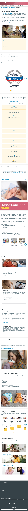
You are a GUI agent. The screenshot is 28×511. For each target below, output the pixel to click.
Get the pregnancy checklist (6, 22)
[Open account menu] (24, 1)
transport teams (7, 171)
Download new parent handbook (13, 101)
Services (6, 5)
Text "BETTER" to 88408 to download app (8, 465)
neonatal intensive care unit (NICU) (18, 172)
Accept (14, 509)
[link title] (14, 1)
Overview (2, 5)
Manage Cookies (14, 507)
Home (1, 7)
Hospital (7, 7)
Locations (4, 7)
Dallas (9, 7)
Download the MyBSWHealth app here (8, 454)
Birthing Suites (17, 5)
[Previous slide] (2, 79)
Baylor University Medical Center (7, 13)
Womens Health (13, 7)
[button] (14, 31)
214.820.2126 (6, 46)
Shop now (2, 388)
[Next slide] (25, 79)
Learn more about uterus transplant (6, 348)
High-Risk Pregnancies (11, 5)
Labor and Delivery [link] (18, 7)
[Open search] (26, 1)
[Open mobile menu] (1, 1)
